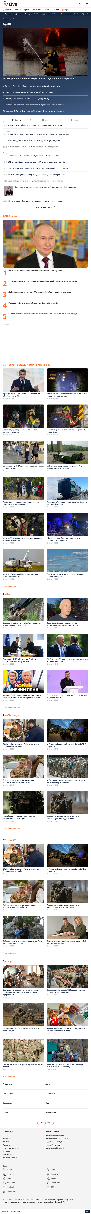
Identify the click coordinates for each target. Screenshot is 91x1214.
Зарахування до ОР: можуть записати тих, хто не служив (22, 1029)
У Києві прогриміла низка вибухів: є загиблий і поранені (28, 92)
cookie (18, 1211)
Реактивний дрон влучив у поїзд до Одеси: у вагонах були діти (67, 503)
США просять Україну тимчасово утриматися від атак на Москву (67, 660)
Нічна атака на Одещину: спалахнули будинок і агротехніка (64, 539)
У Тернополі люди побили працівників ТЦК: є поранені (67, 745)
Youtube (10, 1170)
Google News (56, 1174)
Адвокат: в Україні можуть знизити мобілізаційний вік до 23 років (63, 817)
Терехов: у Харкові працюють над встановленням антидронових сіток (63, 624)
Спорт (46, 10)
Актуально (7, 1084)
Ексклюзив (7, 1103)
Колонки (55, 10)
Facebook (10, 1187)
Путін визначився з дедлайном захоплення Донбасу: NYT (35, 270)
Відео (66, 10)
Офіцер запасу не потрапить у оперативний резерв (23, 1065)
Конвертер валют (10, 1158)
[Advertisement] (45, 343)
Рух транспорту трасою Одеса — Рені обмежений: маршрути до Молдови (42, 281)
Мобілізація (51, 1112)
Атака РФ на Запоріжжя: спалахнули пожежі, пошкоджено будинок (67, 394)
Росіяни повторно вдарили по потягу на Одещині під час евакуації (21, 503)
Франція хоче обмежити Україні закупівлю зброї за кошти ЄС (22, 394)
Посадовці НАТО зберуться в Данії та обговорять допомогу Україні (19, 660)
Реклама (6, 1145)
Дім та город (8, 1093)
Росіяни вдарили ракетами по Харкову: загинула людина (20, 431)
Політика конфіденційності (57, 1138)
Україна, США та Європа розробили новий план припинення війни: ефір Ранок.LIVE (22, 696)
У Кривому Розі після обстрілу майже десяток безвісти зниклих (31, 86)
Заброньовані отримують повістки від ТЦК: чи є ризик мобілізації (22, 942)
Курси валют (8, 1154)
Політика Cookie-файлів (55, 1148)
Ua (80, 4)
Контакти (7, 1142)
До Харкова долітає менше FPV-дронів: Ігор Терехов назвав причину (40, 292)
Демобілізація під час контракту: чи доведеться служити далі (19, 817)
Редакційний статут (54, 1142)
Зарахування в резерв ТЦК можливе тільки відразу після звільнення (66, 991)
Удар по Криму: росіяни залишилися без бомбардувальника (21, 575)
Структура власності (11, 1148)
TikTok (53, 1170)
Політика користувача (55, 1135)
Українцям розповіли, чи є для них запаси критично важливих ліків (66, 1029)
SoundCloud (55, 1183)
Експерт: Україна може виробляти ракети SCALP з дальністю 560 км (22, 624)
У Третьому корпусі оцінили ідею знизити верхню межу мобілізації (66, 781)
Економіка (36, 10)
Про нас (6, 1135)
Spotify (53, 1178)
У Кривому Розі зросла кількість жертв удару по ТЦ (26, 98)
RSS (52, 1187)
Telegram (10, 1174)
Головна (6, 19)
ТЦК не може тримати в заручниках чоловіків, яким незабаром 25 (19, 781)
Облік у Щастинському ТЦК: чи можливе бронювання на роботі (21, 745)
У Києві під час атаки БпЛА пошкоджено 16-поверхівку (67, 431)
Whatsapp (11, 1191)
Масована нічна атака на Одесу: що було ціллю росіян (33, 303)
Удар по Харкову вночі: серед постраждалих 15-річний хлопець (35, 181)
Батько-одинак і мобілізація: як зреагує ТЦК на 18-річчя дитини (66, 942)
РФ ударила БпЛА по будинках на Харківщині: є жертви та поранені (33, 111)
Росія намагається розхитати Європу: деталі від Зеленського (67, 696)
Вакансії (6, 1138)
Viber (9, 1178)
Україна (8, 10)
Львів (5, 1112)
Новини (18, 10)
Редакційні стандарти (55, 1145)
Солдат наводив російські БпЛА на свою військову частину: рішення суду (42, 314)
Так (87, 1211)
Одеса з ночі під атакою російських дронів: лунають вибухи (66, 575)
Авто (48, 1084)
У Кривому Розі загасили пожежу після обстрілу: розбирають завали (34, 105)
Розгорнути (45, 1123)
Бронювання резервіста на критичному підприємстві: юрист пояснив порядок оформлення (21, 992)
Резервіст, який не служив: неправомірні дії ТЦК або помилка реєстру (66, 1065)
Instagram (11, 1183)
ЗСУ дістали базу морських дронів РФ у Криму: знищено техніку (64, 467)
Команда (6, 1151)
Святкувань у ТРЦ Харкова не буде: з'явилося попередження (34, 155)
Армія (26, 10)
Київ (47, 1103)
